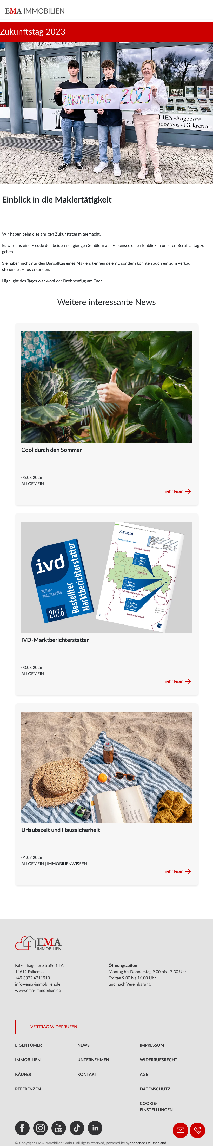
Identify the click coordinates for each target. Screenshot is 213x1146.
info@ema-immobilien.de (37, 984)
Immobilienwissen (67, 864)
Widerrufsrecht (158, 1060)
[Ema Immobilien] (52, 11)
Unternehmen (93, 1060)
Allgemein (32, 484)
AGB (144, 1074)
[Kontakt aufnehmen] (180, 1130)
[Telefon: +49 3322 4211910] (197, 1130)
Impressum (152, 1045)
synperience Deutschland (146, 1143)
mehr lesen (173, 491)
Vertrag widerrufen (53, 1027)
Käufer (23, 1074)
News (83, 1045)
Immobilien (28, 1060)
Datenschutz (155, 1089)
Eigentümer (28, 1045)
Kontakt (87, 1074)
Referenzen (28, 1089)
